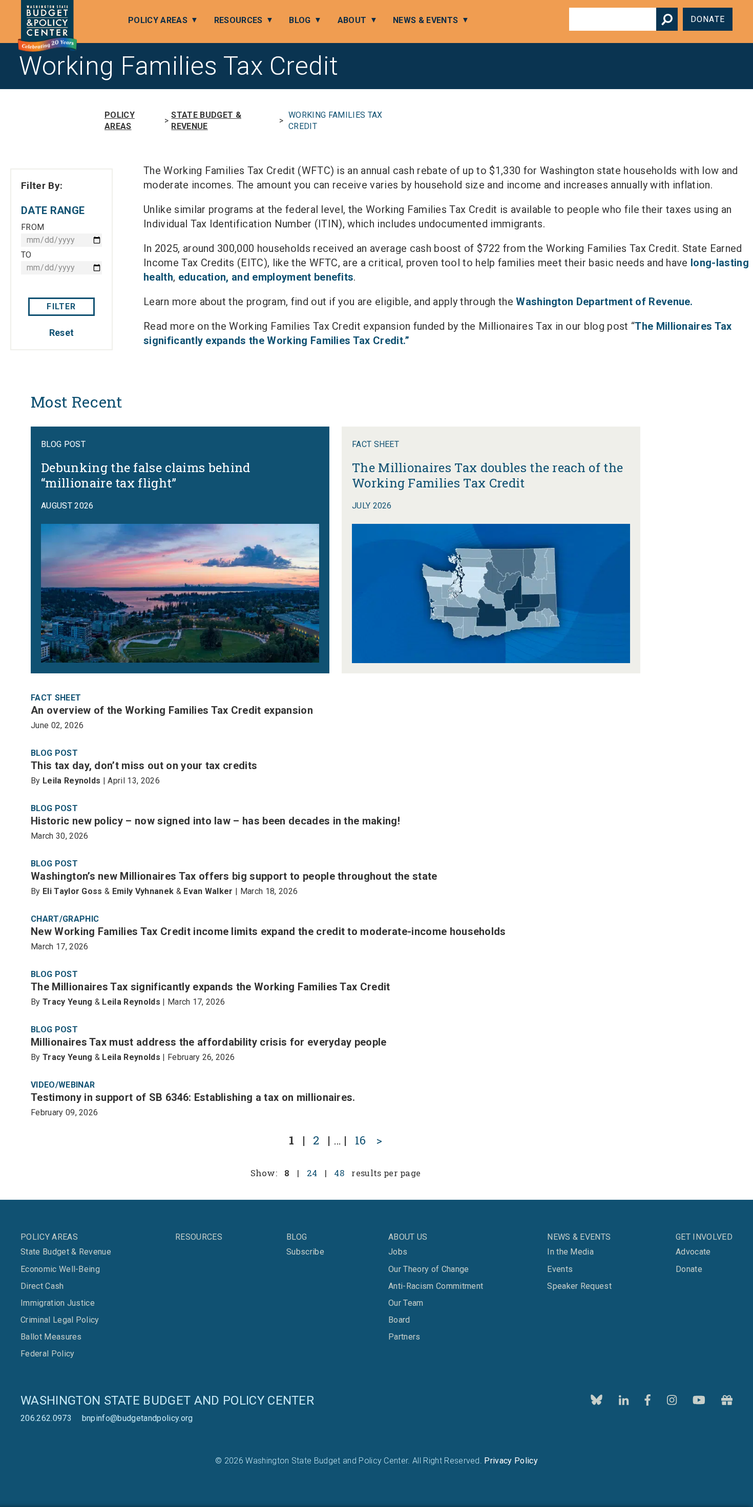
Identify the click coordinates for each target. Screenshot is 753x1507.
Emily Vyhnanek (143, 891)
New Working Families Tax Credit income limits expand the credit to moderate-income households (268, 931)
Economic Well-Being (60, 1269)
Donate (708, 19)
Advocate (693, 1252)
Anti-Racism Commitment (435, 1286)
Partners (404, 1337)
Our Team (406, 1303)
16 (360, 1140)
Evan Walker (208, 891)
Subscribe (338, 1474)
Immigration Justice (57, 1303)
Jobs (397, 1252)
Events (560, 1269)
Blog (299, 20)
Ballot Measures (51, 1337)
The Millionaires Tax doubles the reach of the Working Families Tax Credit (487, 475)
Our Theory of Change (428, 1269)
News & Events (425, 20)
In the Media (570, 1252)
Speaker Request (579, 1286)
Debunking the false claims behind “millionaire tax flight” (145, 475)
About (352, 20)
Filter (61, 306)
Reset (61, 332)
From (32, 227)
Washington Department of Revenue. (604, 301)
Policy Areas (157, 20)
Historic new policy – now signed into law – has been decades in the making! (215, 821)
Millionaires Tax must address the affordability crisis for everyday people (209, 1042)
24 (312, 1173)
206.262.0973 (46, 1418)
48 (339, 1173)
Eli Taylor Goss (72, 891)
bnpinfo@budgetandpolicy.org (137, 1418)
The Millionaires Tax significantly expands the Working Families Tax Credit (210, 987)
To (26, 255)
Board (399, 1320)
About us (408, 1237)
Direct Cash (42, 1286)
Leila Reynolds (71, 781)
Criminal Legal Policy (59, 1320)
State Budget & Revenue (206, 120)
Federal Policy (47, 1354)
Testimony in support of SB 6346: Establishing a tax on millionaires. (193, 1097)
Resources (238, 20)
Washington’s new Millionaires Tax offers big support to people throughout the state (234, 876)
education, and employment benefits (266, 277)
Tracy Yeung (68, 1002)
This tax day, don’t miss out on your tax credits (144, 765)
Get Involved (704, 1237)
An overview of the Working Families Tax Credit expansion (172, 710)
